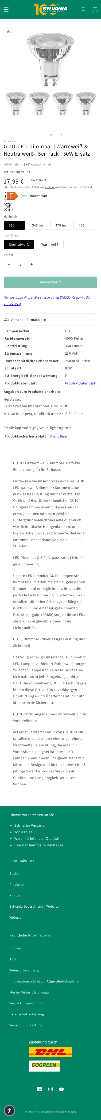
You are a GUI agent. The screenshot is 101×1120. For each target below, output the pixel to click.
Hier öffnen (59, 436)
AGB (12, 959)
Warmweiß (49, 244)
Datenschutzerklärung (26, 1014)
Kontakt (15, 895)
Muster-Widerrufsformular (29, 992)
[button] (6, 9)
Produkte (16, 884)
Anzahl (8, 255)
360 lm (14, 225)
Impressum (18, 948)
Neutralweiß (19, 244)
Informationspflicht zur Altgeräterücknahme (43, 981)
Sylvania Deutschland (44, 1111)
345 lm (37, 225)
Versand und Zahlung (25, 1025)
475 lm (60, 225)
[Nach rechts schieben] (61, 135)
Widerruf (16, 917)
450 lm (84, 225)
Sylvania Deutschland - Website (34, 906)
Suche (14, 873)
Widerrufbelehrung (24, 970)
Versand (49, 186)
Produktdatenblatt (34, 195)
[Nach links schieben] (40, 135)
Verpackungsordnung (25, 1003)
